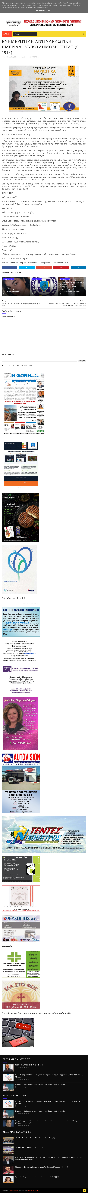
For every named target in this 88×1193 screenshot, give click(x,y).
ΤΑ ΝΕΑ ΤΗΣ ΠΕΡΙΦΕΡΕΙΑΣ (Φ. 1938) (30, 1147)
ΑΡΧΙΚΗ (6, 34)
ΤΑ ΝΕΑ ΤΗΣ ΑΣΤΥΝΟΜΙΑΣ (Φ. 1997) (43, 290)
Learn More (41, 10)
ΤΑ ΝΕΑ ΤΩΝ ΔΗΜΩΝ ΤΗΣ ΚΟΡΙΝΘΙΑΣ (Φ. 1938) (35, 1138)
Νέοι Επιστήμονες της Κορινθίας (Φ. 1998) (12, 290)
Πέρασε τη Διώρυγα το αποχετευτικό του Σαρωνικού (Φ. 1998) (40, 1085)
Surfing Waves (35, 604)
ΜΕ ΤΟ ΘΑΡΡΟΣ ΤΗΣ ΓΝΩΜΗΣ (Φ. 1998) (31, 1065)
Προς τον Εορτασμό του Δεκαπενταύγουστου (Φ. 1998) (37, 1177)
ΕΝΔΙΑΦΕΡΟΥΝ (34, 57)
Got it (50, 10)
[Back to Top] (84, 1190)
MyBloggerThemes (33, 1190)
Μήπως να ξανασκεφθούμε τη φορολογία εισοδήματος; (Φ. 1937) (41, 1167)
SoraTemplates (13, 1190)
